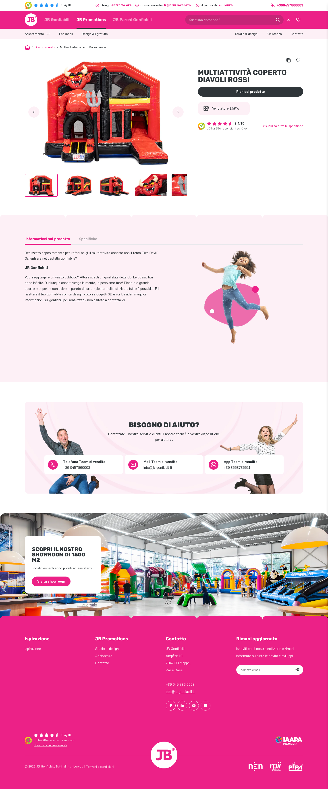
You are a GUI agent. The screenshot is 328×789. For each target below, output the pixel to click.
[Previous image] (33, 112)
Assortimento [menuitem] (34, 34)
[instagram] (205, 706)
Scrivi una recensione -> (50, 745)
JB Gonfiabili (56, 19)
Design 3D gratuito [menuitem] (95, 34)
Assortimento (45, 47)
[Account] (288, 20)
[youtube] (194, 706)
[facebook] (171, 706)
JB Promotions (91, 19)
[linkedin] (182, 706)
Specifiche (88, 239)
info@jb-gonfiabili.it (180, 691)
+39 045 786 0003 (180, 684)
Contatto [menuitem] (297, 34)
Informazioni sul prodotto (48, 239)
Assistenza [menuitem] (274, 34)
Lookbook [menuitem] (66, 34)
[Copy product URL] (288, 60)
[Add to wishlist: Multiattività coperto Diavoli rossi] (298, 60)
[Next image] (178, 112)
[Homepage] (31, 19)
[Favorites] (298, 20)
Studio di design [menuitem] (246, 34)
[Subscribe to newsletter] (297, 670)
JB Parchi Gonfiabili (132, 19)
